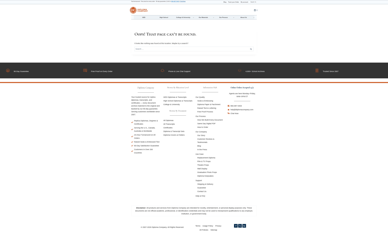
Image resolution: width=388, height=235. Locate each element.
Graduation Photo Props (207, 172)
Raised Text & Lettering (206, 108)
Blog (225, 2)
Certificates (167, 128)
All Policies (203, 230)
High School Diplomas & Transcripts (177, 101)
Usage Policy (207, 226)
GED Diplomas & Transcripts (175, 97)
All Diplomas (168, 120)
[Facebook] (236, 226)
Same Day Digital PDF (206, 124)
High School (164, 17)
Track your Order (233, 2)
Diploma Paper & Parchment (208, 104)
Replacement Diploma (206, 158)
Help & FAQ (200, 196)
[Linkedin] (244, 226)
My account (244, 2)
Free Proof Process (205, 112)
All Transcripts (169, 124)
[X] (240, 226)
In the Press (202, 150)
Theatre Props (203, 165)
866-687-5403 (175, 1)
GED (143, 17)
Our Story (201, 135)
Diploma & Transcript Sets (173, 131)
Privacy (218, 226)
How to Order (202, 127)
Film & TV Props (204, 161)
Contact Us (201, 191)
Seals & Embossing (205, 101)
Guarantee (201, 188)
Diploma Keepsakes (205, 176)
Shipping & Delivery (205, 184)
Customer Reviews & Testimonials (205, 140)
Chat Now (183, 1)
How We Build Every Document (210, 120)
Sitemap (213, 230)
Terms (197, 226)
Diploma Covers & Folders (174, 135)
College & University (171, 104)
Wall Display (202, 169)
